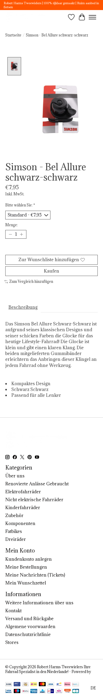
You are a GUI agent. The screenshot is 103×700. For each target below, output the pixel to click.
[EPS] (59, 691)
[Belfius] (25, 691)
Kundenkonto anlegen (28, 559)
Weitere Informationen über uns (39, 603)
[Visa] (50, 684)
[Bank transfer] (8, 684)
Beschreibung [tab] (23, 307)
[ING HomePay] (67, 691)
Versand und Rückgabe (29, 618)
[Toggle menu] (92, 17)
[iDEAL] (33, 684)
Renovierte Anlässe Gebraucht (37, 484)
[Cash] (25, 684)
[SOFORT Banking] (67, 684)
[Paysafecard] (75, 684)
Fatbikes (13, 531)
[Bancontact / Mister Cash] (59, 684)
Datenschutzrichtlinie (28, 634)
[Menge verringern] (10, 234)
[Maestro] (17, 691)
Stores (11, 642)
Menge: (11, 225)
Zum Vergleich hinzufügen (31, 281)
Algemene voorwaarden (30, 626)
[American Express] (33, 691)
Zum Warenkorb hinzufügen (51, 248)
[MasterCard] (42, 684)
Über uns (15, 476)
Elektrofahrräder (23, 492)
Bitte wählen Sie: (20, 205)
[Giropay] (50, 691)
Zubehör (14, 515)
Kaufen (51, 271)
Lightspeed (14, 676)
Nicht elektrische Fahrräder (34, 500)
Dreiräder (15, 539)
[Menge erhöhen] (21, 234)
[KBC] (42, 691)
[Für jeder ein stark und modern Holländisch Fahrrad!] (26, 17)
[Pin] (17, 684)
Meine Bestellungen (26, 567)
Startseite (13, 35)
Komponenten (20, 523)
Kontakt (13, 611)
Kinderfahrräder (22, 507)
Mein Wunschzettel (25, 583)
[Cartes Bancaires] (75, 691)
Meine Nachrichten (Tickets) (35, 575)
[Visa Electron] (8, 691)
